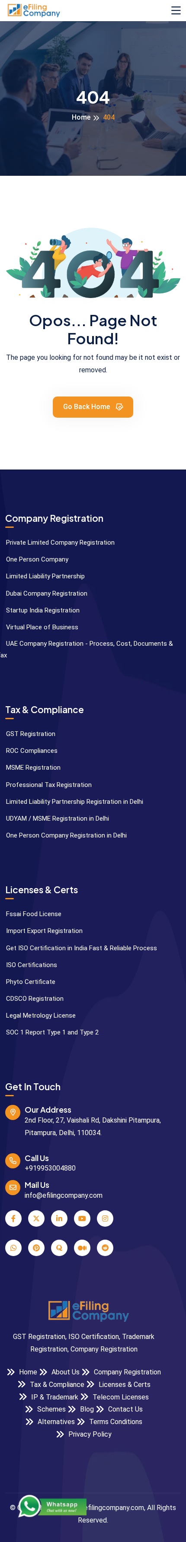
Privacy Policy (89, 1434)
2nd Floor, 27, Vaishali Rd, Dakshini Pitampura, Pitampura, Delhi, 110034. (93, 1126)
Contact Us (124, 1409)
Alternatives (55, 1422)
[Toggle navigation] (176, 10)
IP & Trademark (53, 1397)
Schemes (50, 1409)
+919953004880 (50, 1168)
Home (81, 117)
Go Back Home (87, 407)
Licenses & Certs (124, 1384)
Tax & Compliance (56, 1384)
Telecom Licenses (120, 1397)
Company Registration (126, 1372)
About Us (65, 1372)
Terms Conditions (114, 1422)
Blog (86, 1409)
